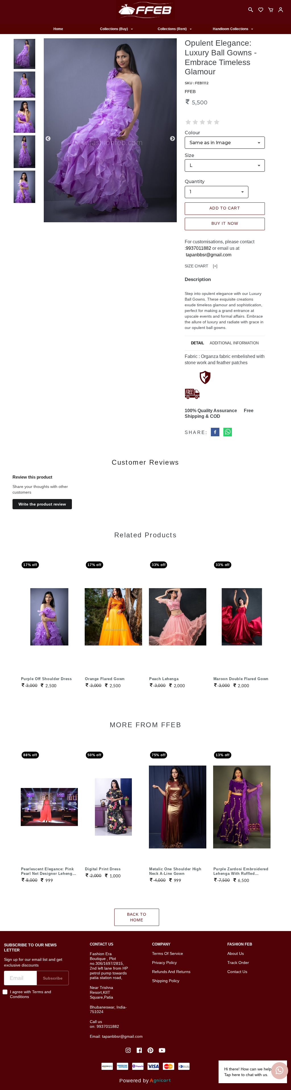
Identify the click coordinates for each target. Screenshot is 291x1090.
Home (58, 29)
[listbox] (116, 29)
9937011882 (198, 248)
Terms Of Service (167, 953)
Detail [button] (197, 343)
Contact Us (237, 971)
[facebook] (215, 433)
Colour (192, 132)
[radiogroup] (202, 122)
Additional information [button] (234, 343)
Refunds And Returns (171, 971)
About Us (235, 953)
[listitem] (128, 1050)
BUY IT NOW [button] (224, 223)
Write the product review (42, 504)
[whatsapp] (227, 433)
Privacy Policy (164, 962)
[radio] (188, 122)
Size (189, 155)
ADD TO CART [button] (224, 208)
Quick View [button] (49, 608)
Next (172, 139)
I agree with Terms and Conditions (30, 994)
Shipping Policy (165, 980)
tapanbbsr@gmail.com (208, 254)
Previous (48, 139)
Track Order (238, 962)
